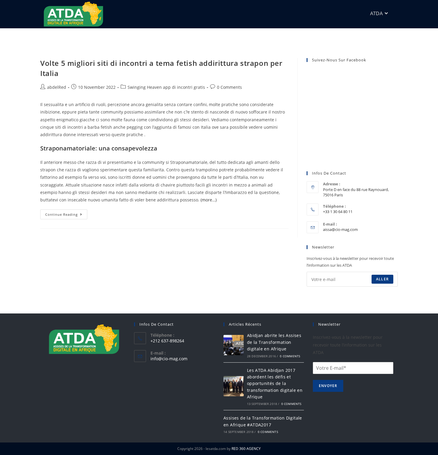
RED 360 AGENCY (246, 448)
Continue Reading (66, 213)
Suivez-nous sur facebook (339, 60)
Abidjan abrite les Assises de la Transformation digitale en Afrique (274, 342)
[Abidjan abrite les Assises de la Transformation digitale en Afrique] (233, 345)
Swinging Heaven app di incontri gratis (166, 87)
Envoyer (328, 385)
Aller (382, 279)
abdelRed (56, 87)
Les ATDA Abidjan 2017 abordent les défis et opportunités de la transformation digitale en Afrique (274, 383)
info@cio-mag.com (168, 358)
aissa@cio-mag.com (340, 229)
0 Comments (229, 87)
